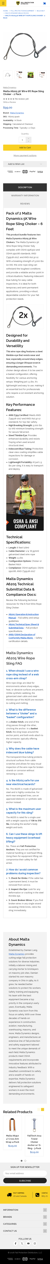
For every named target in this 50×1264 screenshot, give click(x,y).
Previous (38, 1109)
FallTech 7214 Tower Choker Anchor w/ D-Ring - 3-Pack (34, 1142)
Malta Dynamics (17, 113)
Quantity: (25, 134)
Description (25, 187)
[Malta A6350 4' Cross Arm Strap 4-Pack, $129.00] (12, 1125)
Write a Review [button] (9, 102)
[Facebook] (15, 1243)
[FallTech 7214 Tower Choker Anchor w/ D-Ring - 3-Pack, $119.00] (34, 1125)
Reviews (25, 203)
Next (42, 1109)
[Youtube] (28, 1243)
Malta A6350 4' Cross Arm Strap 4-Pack (12, 1138)
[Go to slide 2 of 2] (25, 1161)
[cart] (44, 3)
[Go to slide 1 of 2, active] (21, 1161)
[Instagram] (35, 1243)
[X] (22, 1243)
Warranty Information (25, 195)
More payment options (25, 155)
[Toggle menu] (3, 3)
